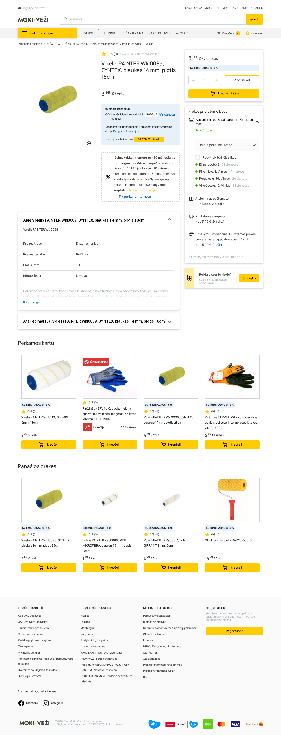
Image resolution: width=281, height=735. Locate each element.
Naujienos (87, 634)
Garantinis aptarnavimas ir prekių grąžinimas (169, 628)
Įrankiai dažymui (132, 44)
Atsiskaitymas (151, 659)
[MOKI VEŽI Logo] (34, 19)
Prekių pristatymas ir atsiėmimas (162, 664)
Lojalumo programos (93, 646)
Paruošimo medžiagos (105, 44)
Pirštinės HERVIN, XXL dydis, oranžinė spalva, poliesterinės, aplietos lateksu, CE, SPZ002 (231, 422)
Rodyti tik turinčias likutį (219, 157)
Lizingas (148, 640)
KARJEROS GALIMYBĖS (199, 7)
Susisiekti (249, 278)
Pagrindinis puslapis (30, 44)
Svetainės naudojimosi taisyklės (37, 670)
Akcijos (85, 616)
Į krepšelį (228, 93)
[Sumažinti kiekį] (192, 80)
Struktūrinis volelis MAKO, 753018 (228, 540)
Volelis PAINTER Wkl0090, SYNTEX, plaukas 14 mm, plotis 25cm (168, 419)
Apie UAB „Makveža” (30, 616)
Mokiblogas (87, 628)
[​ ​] (153, 19)
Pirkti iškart (242, 80)
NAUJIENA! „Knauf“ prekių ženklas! (101, 652)
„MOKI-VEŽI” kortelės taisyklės (99, 659)
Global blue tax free (154, 634)
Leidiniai (86, 622)
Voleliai (150, 44)
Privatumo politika (29, 652)
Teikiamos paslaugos (30, 634)
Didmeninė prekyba (154, 622)
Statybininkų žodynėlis (94, 640)
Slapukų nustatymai (30, 676)
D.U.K (146, 677)
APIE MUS (223, 7)
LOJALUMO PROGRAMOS (247, 7)
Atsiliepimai (150, 652)
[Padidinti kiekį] (217, 80)
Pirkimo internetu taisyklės (159, 671)
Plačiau (218, 244)
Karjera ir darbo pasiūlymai (33, 628)
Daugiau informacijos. (143, 190)
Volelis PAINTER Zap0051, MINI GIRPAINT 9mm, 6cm (165, 542)
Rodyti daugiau (32, 302)
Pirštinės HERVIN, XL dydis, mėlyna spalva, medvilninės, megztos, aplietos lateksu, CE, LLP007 (109, 413)
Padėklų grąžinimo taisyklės (34, 640)
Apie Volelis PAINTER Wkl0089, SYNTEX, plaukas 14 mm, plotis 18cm (84, 220)
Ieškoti (254, 19)
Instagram (56, 703)
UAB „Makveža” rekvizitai (33, 622)
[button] (228, 33)
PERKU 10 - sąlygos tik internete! (162, 646)
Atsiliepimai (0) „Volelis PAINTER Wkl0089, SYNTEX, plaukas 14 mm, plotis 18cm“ (94, 321)
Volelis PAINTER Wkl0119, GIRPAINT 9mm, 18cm (45, 419)
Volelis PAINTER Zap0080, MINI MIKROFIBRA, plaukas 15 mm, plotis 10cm (107, 545)
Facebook (32, 703)
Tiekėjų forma (26, 646)
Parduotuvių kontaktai (156, 616)
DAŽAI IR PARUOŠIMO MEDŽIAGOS (67, 44)
